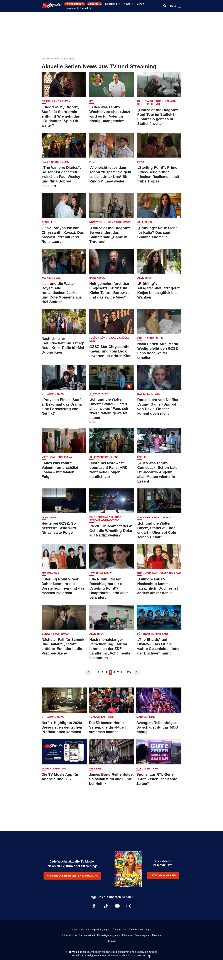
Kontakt (111, 941)
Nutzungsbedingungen (98, 929)
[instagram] (128, 906)
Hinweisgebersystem (108, 935)
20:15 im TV (94, 4)
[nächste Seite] (137, 672)
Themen (156, 935)
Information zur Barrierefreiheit (78, 935)
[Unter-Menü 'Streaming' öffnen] (119, 4)
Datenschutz (119, 929)
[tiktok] (105, 906)
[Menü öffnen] (179, 6)
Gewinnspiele (142, 935)
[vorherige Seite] (88, 672)
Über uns (127, 935)
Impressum (77, 929)
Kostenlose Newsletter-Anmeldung (72, 875)
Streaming (111, 4)
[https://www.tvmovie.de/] (52, 6)
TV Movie (47, 58)
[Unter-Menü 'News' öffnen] (132, 4)
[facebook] (94, 906)
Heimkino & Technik (77, 8)
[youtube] (117, 906)
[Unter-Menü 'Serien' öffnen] (146, 4)
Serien (140, 4)
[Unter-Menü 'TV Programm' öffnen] (83, 4)
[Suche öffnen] (165, 6)
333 (129, 672)
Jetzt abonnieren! (163, 875)
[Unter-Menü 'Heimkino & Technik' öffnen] (90, 8)
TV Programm (73, 4)
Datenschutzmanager (140, 929)
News (127, 4)
